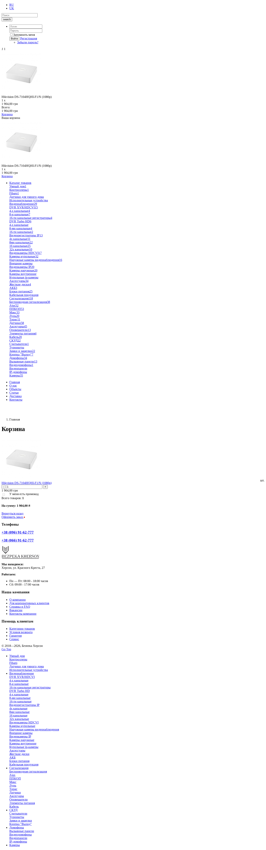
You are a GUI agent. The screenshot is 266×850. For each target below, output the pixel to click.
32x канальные (20, 249)
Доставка (15, 396)
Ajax (13, 305)
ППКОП (16, 309)
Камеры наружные (23, 270)
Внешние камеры (21, 263)
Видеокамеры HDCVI (25, 253)
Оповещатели (20, 330)
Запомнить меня (24, 34)
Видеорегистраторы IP (26, 235)
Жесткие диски (20, 284)
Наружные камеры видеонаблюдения (35, 260)
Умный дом (17, 186)
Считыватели (19, 344)
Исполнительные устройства (28, 200)
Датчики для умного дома (26, 196)
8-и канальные (19, 214)
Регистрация (28, 38)
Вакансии (15, 610)
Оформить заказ (13, 517)
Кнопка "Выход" (21, 354)
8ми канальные (21, 242)
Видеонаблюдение (23, 203)
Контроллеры (19, 189)
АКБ (13, 288)
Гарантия (15, 635)
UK (11, 8)
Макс (14, 312)
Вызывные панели (23, 361)
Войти (14, 38)
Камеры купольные (23, 256)
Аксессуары (18, 281)
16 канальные (20, 246)
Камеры (16, 375)
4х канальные (19, 239)
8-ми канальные (20, 228)
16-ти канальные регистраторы (30, 218)
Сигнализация (21, 298)
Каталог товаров (20, 182)
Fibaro (14, 193)
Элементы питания (22, 333)
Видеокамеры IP (21, 267)
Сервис (14, 639)
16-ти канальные (21, 232)
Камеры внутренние (22, 274)
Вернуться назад (12, 513)
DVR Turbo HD (20, 221)
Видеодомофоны (21, 365)
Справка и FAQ (19, 606)
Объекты (15, 389)
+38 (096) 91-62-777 (14, 406)
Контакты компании (22, 613)
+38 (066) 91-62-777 (14, 412)
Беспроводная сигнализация (29, 302)
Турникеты (16, 347)
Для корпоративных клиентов (29, 603)
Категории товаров (22, 628)
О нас (13, 385)
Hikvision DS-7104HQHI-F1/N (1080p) (27, 483)
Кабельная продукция (23, 295)
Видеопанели (18, 368)
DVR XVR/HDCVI (23, 207)
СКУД (15, 340)
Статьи (14, 392)
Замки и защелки (22, 351)
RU (11, 4)
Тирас (14, 319)
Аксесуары (18, 326)
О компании (17, 599)
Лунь (14, 316)
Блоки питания (21, 291)
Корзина (7, 114)
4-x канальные (19, 210)
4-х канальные (18, 225)
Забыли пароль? (27, 42)
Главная (14, 382)
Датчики (16, 323)
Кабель (15, 337)
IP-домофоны (18, 372)
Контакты (15, 399)
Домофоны (18, 358)
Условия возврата (21, 632)
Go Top (6, 649)
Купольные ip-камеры (23, 277)
